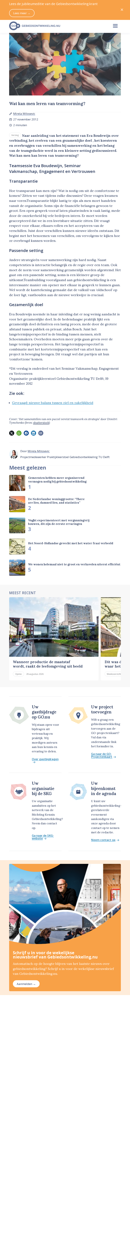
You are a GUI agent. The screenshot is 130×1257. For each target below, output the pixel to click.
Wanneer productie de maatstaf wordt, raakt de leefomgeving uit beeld (48, 664)
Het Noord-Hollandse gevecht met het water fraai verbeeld (70, 543)
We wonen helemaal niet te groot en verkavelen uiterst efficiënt (74, 564)
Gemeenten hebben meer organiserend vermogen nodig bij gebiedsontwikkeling (57, 479)
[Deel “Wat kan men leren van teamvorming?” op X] (11, 433)
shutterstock (41, 423)
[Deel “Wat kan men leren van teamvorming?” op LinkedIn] (33, 433)
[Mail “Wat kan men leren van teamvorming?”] (40, 433)
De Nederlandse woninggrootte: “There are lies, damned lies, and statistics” (56, 500)
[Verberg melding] (122, 10)
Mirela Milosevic (24, 114)
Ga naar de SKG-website (43, 837)
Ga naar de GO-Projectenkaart (101, 755)
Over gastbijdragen (45, 759)
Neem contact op (103, 840)
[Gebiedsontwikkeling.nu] (57, 26)
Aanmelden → (26, 984)
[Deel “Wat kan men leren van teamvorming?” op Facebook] (26, 433)
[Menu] (115, 26)
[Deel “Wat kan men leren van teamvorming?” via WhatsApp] (18, 433)
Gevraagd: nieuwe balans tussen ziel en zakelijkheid (52, 403)
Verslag (15, 135)
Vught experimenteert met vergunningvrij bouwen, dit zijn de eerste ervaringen (58, 522)
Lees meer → (21, 13)
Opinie (18, 674)
